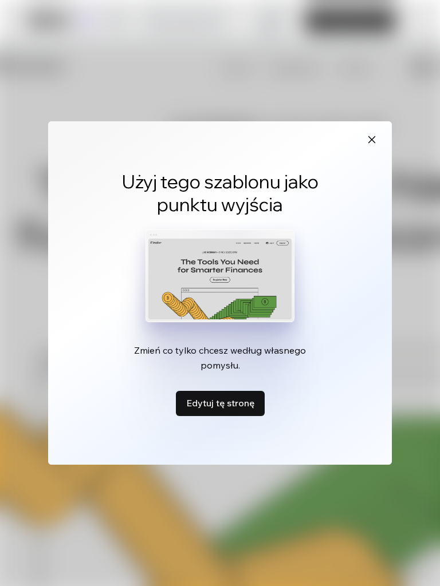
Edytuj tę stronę (220, 403)
